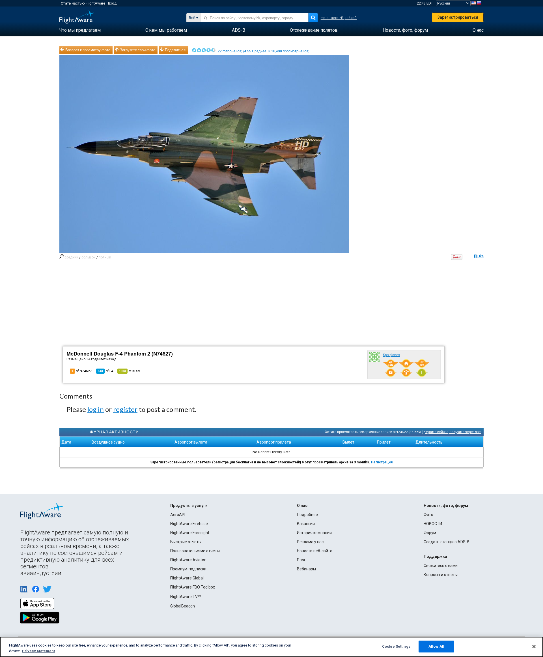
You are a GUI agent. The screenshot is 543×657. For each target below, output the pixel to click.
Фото (428, 514)
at (129, 371)
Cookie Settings (396, 646)
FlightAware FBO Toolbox (192, 587)
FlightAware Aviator (188, 560)
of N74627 (82, 371)
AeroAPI (177, 514)
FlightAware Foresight (189, 532)
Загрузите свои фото (137, 50)
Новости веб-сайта (314, 551)
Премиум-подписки (188, 569)
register (125, 409)
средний (71, 257)
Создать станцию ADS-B (446, 542)
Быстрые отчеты (185, 542)
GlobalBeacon (182, 606)
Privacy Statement (38, 651)
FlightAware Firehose (189, 523)
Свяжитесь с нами (441, 565)
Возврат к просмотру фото (87, 50)
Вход (112, 3)
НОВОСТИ (433, 523)
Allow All (436, 646)
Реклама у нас (310, 542)
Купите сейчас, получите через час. (453, 432)
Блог (301, 560)
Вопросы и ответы (441, 574)
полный (105, 257)
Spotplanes (391, 355)
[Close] (534, 646)
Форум (430, 532)
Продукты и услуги (189, 505)
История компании (314, 532)
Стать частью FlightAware (83, 3)
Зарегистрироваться (457, 17)
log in (95, 409)
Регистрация (382, 462)
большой (88, 257)
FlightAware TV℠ (185, 596)
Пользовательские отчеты (195, 551)
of (105, 371)
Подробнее (307, 514)
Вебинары (306, 569)
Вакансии (306, 523)
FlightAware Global (187, 578)
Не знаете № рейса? (339, 18)
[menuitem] (80, 30)
